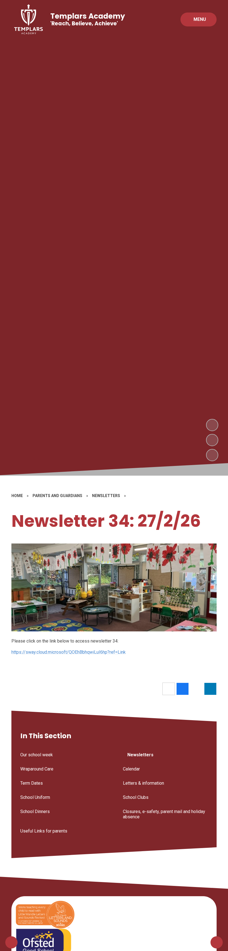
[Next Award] (216, 942)
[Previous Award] (11, 942)
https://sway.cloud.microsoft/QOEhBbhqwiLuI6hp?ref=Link (68, 652)
